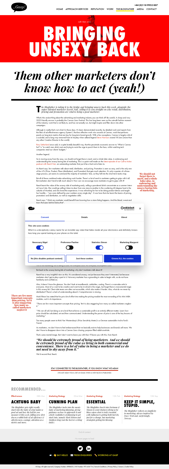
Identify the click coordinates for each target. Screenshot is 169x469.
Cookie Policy (129, 467)
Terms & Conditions (100, 467)
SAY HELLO (62, 455)
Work (110, 9)
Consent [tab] (45, 217)
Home (59, 9)
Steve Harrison (103, 137)
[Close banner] (140, 209)
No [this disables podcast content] (46, 258)
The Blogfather (125, 9)
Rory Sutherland (42, 144)
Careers (121, 467)
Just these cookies (84, 258)
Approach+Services (76, 9)
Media (140, 9)
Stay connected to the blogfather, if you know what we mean (84, 368)
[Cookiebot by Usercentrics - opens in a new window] (122, 209)
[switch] (69, 248)
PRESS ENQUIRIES (83, 455)
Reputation (97, 9)
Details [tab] (84, 217)
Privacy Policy (112, 467)
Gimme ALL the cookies (122, 258)
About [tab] (124, 217)
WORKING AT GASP (108, 455)
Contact (151, 9)
